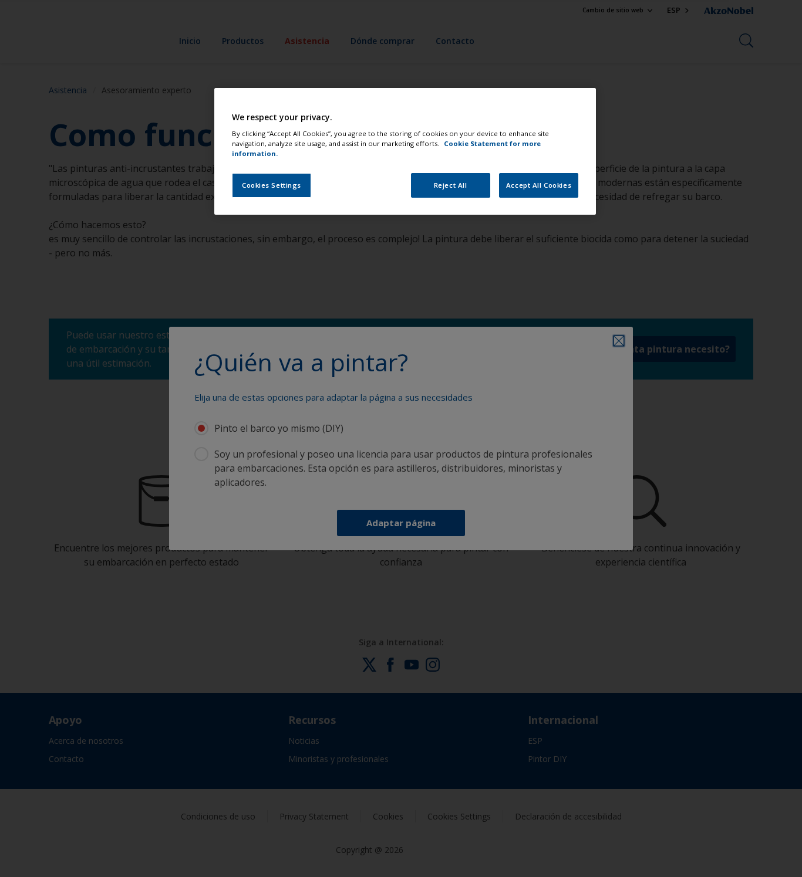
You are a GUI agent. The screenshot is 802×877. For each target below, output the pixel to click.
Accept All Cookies (538, 185)
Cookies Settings (271, 185)
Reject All (450, 185)
